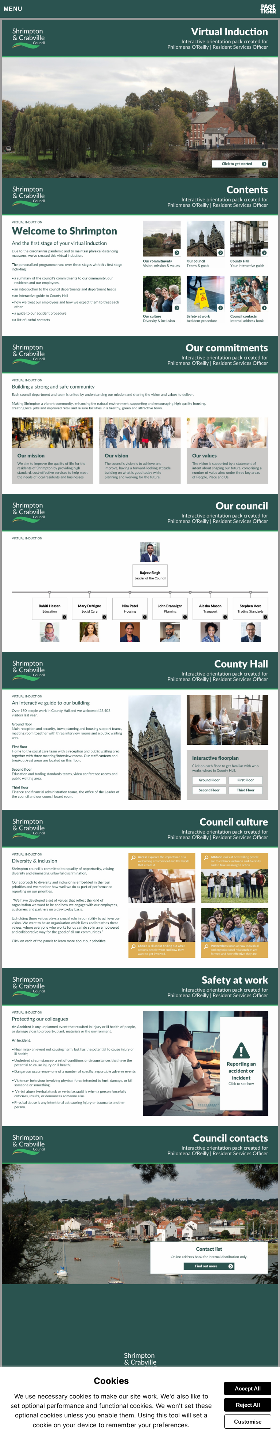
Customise (247, 1422)
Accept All (248, 1388)
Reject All (248, 1405)
